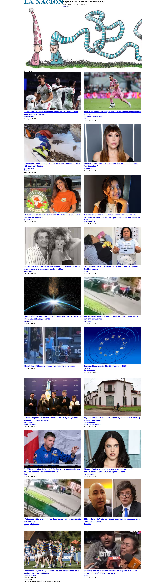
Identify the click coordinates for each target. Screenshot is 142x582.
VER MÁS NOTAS (28, 579)
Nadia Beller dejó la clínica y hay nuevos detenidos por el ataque (49, 366)
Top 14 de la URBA (30, 575)
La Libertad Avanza (30, 424)
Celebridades (88, 168)
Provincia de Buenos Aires (92, 424)
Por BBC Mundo (29, 168)
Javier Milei (87, 524)
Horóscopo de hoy (89, 370)
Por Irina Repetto (89, 220)
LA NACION (66, 6)
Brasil (86, 271)
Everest (26, 170)
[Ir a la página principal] (43, 3)
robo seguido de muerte (31, 524)
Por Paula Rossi (29, 422)
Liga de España (29, 117)
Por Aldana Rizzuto (89, 422)
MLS (85, 118)
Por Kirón (87, 368)
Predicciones (28, 321)
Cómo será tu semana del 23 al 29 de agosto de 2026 (105, 366)
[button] (52, 91)
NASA (26, 474)
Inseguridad (88, 321)
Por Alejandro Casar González (93, 117)
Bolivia (86, 575)
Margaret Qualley (89, 474)
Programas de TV (89, 221)
